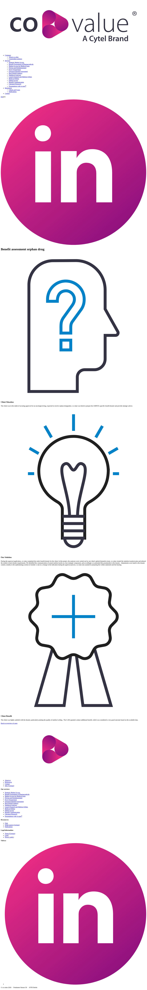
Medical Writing (14, 79)
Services (7, 61)
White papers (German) (12, 825)
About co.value (13, 57)
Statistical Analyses (15, 75)
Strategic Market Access (16, 62)
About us (8, 780)
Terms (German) (10, 833)
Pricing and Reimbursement (17, 68)
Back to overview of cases (9, 723)
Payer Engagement (15, 70)
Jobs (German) (9, 786)
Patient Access (13, 80)
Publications (12, 92)
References (8, 88)
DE (2, 97)
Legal (6, 835)
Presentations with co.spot (17, 86)
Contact (7, 93)
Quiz (6, 823)
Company (8, 55)
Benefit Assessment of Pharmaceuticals (21, 64)
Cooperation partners (15, 59)
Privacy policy (9, 837)
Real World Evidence (15, 73)
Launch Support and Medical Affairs (20, 77)
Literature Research (15, 84)
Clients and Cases (14, 90)
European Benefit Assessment (18, 71)
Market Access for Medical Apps (19, 66)
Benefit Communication (16, 82)
